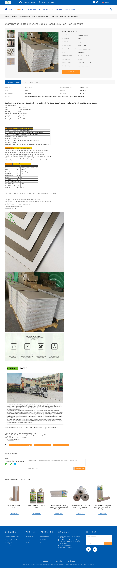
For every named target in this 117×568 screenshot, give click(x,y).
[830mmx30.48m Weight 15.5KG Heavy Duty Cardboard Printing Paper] (58, 494)
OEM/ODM (43, 540)
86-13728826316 (20, 461)
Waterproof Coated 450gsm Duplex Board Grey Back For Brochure (58, 16)
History (28, 540)
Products (17, 9)
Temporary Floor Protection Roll (13, 540)
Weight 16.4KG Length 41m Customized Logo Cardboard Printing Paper (102, 507)
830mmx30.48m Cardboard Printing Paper (20, 445)
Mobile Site (71, 561)
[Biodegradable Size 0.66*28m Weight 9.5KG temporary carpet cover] (81, 494)
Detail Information (13, 82)
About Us (25, 9)
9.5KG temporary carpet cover (61, 445)
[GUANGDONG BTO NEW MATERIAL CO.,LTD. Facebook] (94, 2)
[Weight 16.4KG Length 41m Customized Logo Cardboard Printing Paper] (103, 494)
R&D (41, 543)
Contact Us (59, 9)
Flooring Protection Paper (12, 536)
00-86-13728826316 (48, 2)
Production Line (44, 536)
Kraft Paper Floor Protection (12, 543)
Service (28, 543)
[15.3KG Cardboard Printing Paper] (36, 494)
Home (10, 9)
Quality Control (47, 9)
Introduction (29, 536)
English (106, 2)
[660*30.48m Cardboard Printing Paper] (14, 494)
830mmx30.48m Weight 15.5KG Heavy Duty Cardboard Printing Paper (58, 507)
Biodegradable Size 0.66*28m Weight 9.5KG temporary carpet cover (81, 507)
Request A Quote (70, 9)
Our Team (28, 546)
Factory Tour (35, 9)
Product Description (31, 82)
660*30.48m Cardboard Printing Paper (14, 506)
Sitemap (45, 561)
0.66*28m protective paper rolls (42, 445)
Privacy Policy (58, 561)
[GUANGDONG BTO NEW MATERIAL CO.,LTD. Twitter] (97, 2)
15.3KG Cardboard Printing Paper (36, 506)
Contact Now (71, 72)
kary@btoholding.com (29, 2)
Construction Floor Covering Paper (14, 546)
